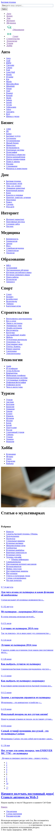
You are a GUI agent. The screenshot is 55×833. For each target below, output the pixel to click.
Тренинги (10, 282)
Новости (10, 531)
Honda (9, 74)
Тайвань (9, 434)
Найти (4, 9)
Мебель (9, 337)
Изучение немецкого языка (18, 275)
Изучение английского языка (18, 272)
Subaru (9, 100)
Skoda (8, 98)
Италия (9, 420)
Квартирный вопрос (15, 190)
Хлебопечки (11, 548)
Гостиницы (11, 138)
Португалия (11, 427)
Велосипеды (11, 301)
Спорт (9, 294)
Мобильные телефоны (16, 375)
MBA (8, 265)
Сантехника (11, 351)
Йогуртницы (11, 573)
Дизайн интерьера (14, 328)
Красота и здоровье (14, 195)
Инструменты (12, 330)
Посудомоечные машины (17, 571)
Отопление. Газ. (13, 342)
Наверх (4, 807)
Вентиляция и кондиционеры (19, 319)
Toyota (9, 105)
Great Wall (10, 72)
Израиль (9, 416)
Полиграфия (11, 152)
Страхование (11, 166)
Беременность (12, 239)
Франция (10, 441)
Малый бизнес (12, 143)
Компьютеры (12, 373)
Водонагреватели (13, 566)
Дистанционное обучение (17, 270)
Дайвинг (10, 304)
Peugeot (9, 93)
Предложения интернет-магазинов (21, 564)
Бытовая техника (8, 2)
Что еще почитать (14, 580)
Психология (11, 279)
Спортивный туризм (15, 432)
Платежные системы (15, 150)
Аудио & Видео (13, 371)
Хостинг (10, 226)
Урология (10, 253)
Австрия (10, 402)
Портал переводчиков (15, 159)
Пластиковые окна (14, 344)
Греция (9, 411)
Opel (8, 91)
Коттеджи (10, 332)
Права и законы (13, 161)
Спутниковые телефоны (16, 380)
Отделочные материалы (16, 339)
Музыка (9, 456)
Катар (8, 423)
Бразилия (10, 407)
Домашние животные (15, 188)
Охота (8, 459)
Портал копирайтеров (15, 157)
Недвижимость (12, 147)
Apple (8, 366)
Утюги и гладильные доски (18, 576)
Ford (8, 70)
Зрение (9, 243)
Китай (9, 425)
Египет (9, 413)
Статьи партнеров (14, 814)
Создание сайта (13, 224)
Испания (10, 418)
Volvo (8, 109)
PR (7, 131)
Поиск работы (12, 277)
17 (7, 788)
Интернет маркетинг (15, 219)
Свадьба (9, 204)
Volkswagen (11, 107)
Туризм (9, 400)
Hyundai (9, 77)
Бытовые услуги (13, 136)
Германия (10, 409)
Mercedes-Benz (12, 84)
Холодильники (12, 536)
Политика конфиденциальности (15, 825)
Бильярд (9, 297)
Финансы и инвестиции (16, 168)
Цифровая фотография (16, 382)
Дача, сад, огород (13, 186)
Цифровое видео (13, 385)
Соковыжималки (13, 562)
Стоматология (12, 250)
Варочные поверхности (16, 552)
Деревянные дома (14, 325)
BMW (8, 63)
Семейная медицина (15, 248)
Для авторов (11, 811)
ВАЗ (8, 114)
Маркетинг (11, 145)
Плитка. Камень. (13, 346)
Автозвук (10, 112)
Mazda (9, 81)
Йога (8, 246)
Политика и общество (15, 154)
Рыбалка (10, 463)
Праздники (11, 200)
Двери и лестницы (14, 323)
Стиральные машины (15, 541)
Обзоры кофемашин (20, 559)
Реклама (9, 164)
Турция (9, 437)
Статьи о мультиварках (16, 578)
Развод (9, 202)
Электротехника (13, 353)
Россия (9, 430)
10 (7, 783)
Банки (9, 134)
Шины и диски (12, 116)
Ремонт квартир (13, 349)
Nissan (9, 88)
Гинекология (11, 241)
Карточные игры (13, 306)
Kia (7, 79)
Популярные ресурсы (15, 222)
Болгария (10, 404)
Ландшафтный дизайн (16, 335)
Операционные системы (17, 378)
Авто (8, 58)
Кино (8, 193)
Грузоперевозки (13, 141)
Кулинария (11, 454)
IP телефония (12, 368)
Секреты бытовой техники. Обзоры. (22, 534)
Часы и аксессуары (14, 387)
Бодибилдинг (12, 299)
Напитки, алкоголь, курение (18, 197)
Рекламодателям (13, 816)
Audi (8, 61)
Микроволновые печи (15, 545)
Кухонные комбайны (15, 550)
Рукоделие (10, 461)
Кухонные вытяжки (14, 543)
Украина (10, 439)
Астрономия (11, 268)
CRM (8, 129)
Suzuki (9, 102)
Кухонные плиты (13, 555)
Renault (9, 95)
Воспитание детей (14, 183)
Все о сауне (11, 321)
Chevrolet (10, 65)
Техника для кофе (13, 557)
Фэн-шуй (10, 207)
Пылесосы (10, 538)
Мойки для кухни (14, 569)
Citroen (9, 67)
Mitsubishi (10, 86)
